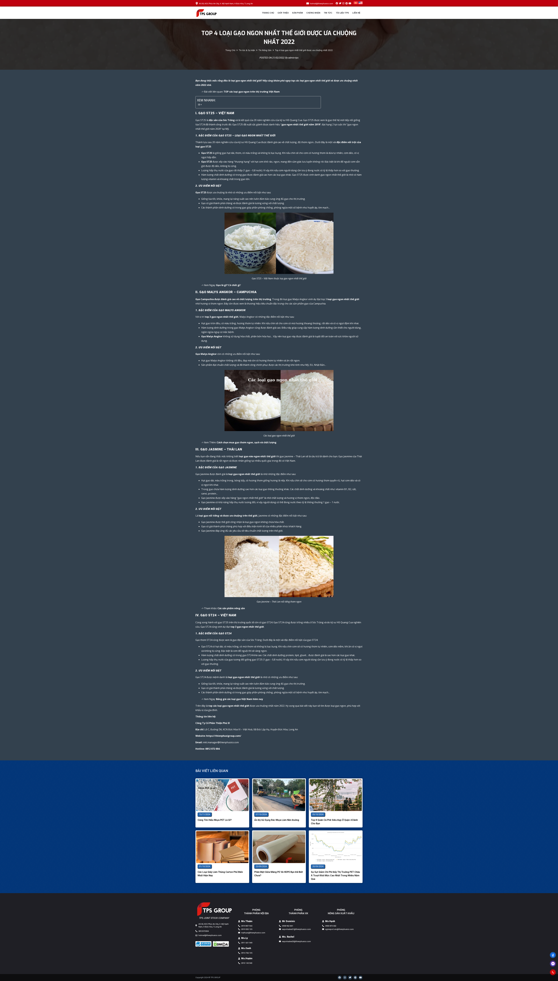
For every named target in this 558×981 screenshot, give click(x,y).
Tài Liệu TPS (342, 13)
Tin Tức (328, 13)
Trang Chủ (268, 13)
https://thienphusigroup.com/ (223, 735)
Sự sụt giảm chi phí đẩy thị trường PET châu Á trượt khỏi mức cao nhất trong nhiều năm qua (335, 875)
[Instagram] (343, 3)
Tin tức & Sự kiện (247, 50)
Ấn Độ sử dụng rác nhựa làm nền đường (276, 820)
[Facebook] (336, 3)
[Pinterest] (346, 3)
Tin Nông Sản (265, 50)
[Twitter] (340, 3)
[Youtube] (350, 3)
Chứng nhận (313, 13)
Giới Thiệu (283, 13)
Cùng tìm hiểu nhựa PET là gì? (215, 820)
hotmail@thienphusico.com (321, 3)
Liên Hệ (356, 13)
